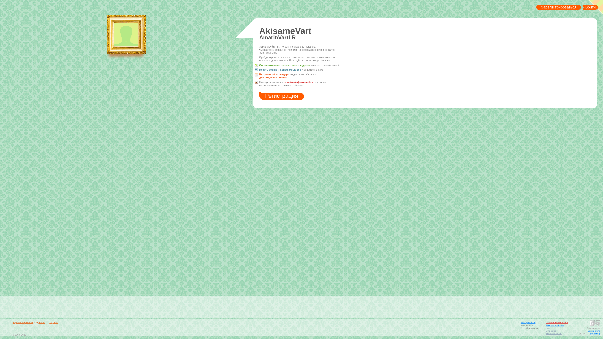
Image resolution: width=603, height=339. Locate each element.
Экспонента (594, 331)
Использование (554, 333)
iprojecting (595, 333)
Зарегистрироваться (558, 7)
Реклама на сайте (555, 325)
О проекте (551, 331)
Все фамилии (528, 322)
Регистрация (281, 96)
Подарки (53, 322)
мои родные (33, 8)
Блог (548, 328)
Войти (590, 7)
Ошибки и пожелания (557, 322)
